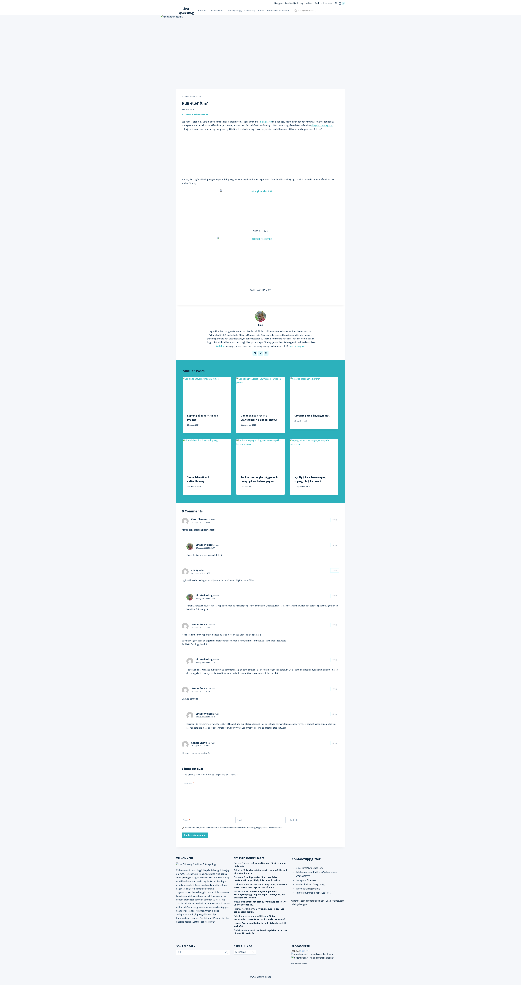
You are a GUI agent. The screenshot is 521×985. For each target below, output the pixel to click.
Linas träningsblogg (315, 884)
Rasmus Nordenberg (244, 908)
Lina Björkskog (204, 544)
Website (294, 820)
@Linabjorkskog (312, 888)
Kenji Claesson (199, 519)
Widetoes (220, 346)
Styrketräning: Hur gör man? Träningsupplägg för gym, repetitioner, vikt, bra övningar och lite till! (259, 894)
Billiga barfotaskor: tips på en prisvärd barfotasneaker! (259, 918)
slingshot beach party (322, 125)
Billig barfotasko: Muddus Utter (249, 916)
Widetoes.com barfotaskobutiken (307, 900)
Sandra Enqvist (200, 624)
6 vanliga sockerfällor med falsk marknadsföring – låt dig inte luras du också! (257, 879)
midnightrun (266, 121)
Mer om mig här (297, 346)
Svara (335, 520)
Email (240, 820)
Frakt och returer (323, 3)
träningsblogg (183, 877)
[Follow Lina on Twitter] (260, 353)
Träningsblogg (235, 10)
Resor (261, 10)
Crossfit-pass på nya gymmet (312, 415)
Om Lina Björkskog (294, 3)
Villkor (309, 3)
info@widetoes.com (313, 867)
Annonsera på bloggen (301, 963)
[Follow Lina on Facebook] (254, 353)
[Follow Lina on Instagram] (266, 353)
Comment (188, 783)
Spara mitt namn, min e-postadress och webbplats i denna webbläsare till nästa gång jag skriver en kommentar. (233, 827)
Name (186, 820)
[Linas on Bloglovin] (318, 951)
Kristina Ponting (241, 863)
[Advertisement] (260, 154)
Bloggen (278, 3)
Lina (260, 325)
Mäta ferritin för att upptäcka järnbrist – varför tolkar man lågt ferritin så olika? (260, 886)
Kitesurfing (249, 10)
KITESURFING (187, 114)
